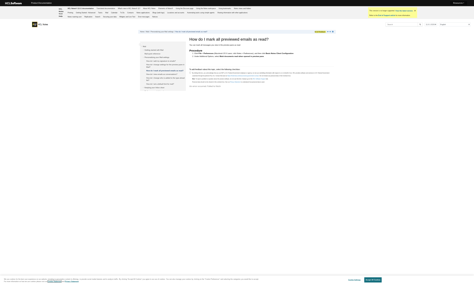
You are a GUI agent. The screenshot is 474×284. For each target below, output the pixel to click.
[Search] (420, 24)
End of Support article (387, 15)
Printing (70, 13)
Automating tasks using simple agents (201, 13)
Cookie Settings (354, 280)
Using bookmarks (225, 8)
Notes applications (143, 13)
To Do (122, 13)
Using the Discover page (184, 8)
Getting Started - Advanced (85, 13)
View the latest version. (404, 11)
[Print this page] (333, 31)
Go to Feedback (320, 32)
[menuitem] (80, 8)
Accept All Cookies (373, 280)
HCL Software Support (259, 79)
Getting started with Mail (154, 50)
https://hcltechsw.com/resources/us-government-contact (243, 75)
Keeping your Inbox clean (154, 88)
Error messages (143, 17)
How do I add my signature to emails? (161, 61)
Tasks (100, 13)
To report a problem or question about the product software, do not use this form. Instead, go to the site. (230, 79)
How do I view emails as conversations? (161, 74)
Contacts (130, 13)
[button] (142, 46)
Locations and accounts (175, 13)
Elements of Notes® (165, 8)
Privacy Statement (235, 82)
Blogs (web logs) (158, 13)
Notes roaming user (75, 17)
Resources (458, 3)
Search (97, 17)
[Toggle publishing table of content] (140, 44)
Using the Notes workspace (206, 8)
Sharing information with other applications (232, 13)
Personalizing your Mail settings (162, 32)
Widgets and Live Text (127, 17)
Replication (88, 17)
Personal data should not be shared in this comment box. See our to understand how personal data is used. (228, 82)
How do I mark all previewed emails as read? (191, 32)
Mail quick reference (152, 54)
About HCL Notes (149, 8)
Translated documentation (106, 8)
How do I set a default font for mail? (160, 84)
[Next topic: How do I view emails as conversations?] (330, 32)
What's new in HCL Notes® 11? (129, 8)
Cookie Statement (54, 281)
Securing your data (110, 17)
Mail (106, 13)
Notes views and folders (242, 8)
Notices (155, 17)
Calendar (114, 13)
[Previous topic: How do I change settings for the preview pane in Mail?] (328, 32)
